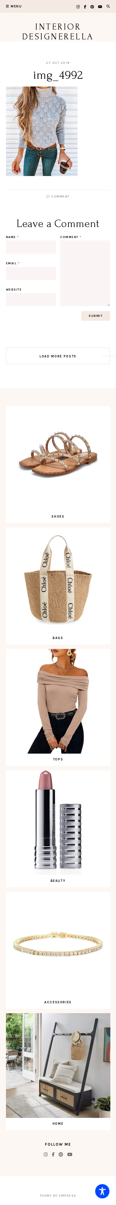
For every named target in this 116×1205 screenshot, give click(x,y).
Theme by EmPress (58, 1196)
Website (14, 289)
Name (12, 237)
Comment (60, 196)
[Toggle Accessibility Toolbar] (102, 1191)
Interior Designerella (58, 31)
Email (13, 263)
